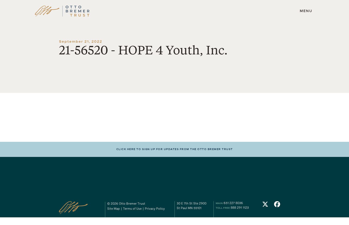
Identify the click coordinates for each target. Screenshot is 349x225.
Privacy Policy (155, 208)
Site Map (113, 208)
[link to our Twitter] (265, 205)
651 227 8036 (233, 203)
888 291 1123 (240, 207)
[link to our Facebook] (277, 205)
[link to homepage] (62, 11)
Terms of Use (132, 208)
